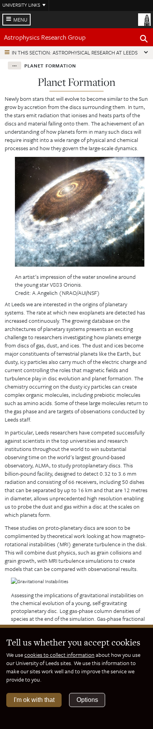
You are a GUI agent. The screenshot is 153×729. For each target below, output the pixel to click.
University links (21, 4)
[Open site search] (144, 40)
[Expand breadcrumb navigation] (14, 65)
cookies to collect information (59, 655)
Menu (20, 20)
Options (87, 699)
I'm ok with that (34, 699)
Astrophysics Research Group (45, 37)
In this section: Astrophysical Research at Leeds (75, 52)
